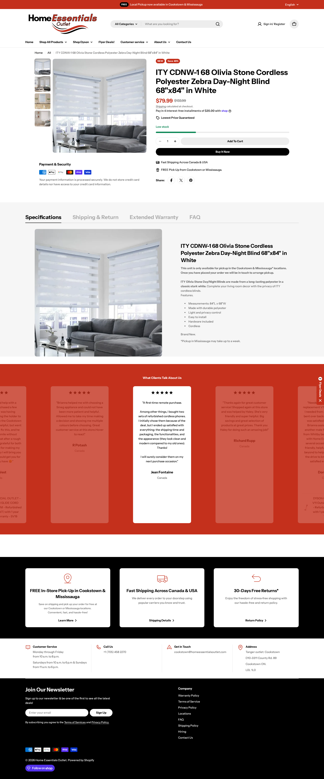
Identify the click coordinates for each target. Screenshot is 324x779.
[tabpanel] (162, 293)
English (290, 4)
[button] (320, 389)
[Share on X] (181, 180)
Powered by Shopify (81, 760)
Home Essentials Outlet (51, 760)
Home (39, 52)
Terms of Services (75, 722)
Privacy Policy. (100, 722)
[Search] (217, 24)
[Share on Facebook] (171, 180)
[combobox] (166, 24)
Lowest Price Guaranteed (177, 117)
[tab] (43, 218)
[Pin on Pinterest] (191, 180)
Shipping (161, 106)
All (49, 52)
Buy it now (223, 151)
